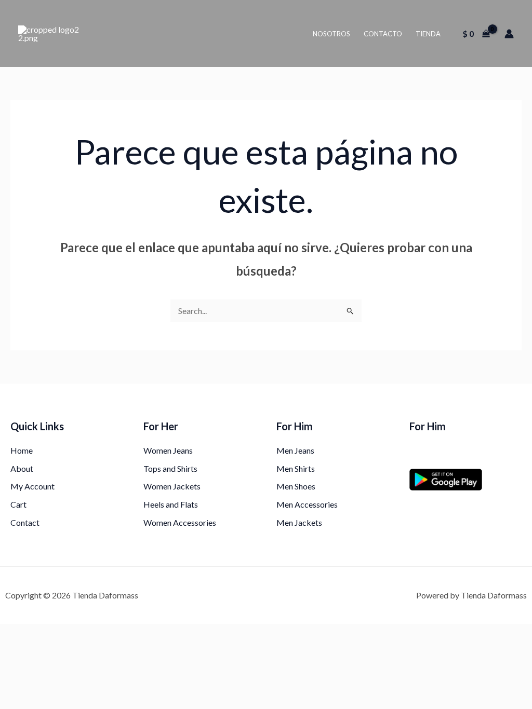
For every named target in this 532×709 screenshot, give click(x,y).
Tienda (428, 34)
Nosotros (331, 34)
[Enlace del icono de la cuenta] (509, 33)
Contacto (383, 34)
